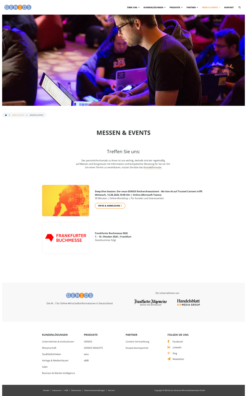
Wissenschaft (49, 347)
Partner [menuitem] (191, 7)
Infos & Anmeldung (109, 205)
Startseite (6, 115)
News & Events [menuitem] (210, 7)
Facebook (176, 341)
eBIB (86, 360)
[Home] (79, 295)
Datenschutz (76, 390)
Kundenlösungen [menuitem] (153, 7)
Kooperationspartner (137, 347)
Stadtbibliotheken (51, 354)
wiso (86, 354)
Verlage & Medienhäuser (55, 360)
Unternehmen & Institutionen (58, 341)
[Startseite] (17, 7)
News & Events (18, 115)
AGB (66, 390)
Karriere (111, 390)
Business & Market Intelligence (58, 373)
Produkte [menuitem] (175, 7)
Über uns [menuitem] (132, 7)
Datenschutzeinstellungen (94, 390)
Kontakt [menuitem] (229, 7)
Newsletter (177, 359)
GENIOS (88, 341)
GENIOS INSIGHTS (93, 347)
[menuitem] (239, 8)
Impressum (56, 390)
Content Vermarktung (137, 341)
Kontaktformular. (153, 167)
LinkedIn (176, 347)
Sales (45, 366)
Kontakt (46, 390)
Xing (173, 353)
